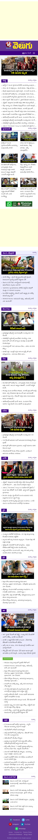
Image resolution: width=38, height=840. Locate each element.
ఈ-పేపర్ (28, 53)
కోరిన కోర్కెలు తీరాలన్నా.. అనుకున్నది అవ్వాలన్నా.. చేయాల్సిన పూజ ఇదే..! (17, 601)
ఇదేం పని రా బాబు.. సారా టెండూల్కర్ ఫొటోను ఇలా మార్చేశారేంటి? (18, 646)
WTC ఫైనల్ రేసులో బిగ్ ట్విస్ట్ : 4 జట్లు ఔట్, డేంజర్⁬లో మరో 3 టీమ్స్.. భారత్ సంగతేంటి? (18, 636)
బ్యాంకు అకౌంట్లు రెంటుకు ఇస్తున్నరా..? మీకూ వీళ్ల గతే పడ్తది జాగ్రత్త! (19, 541)
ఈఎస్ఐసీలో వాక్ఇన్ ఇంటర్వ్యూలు (14, 730)
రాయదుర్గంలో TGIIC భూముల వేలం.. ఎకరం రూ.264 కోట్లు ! (19, 347)
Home (11, 832)
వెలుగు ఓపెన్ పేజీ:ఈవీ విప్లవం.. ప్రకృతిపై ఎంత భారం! (22, 801)
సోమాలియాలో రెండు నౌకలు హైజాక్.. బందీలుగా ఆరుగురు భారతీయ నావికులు (17, 452)
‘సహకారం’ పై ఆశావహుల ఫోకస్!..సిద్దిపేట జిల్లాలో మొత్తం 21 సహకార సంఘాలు (18, 289)
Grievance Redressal (15, 834)
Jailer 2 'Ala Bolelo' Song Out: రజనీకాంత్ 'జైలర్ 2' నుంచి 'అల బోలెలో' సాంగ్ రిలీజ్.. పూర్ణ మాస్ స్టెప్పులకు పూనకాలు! (19, 490)
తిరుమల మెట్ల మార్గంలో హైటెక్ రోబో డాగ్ (17, 663)
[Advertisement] (19, 20)
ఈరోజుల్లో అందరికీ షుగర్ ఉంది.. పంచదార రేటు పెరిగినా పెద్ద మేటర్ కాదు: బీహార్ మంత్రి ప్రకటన (28, 193)
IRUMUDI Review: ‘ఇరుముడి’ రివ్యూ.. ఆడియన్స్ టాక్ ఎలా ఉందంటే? (18, 300)
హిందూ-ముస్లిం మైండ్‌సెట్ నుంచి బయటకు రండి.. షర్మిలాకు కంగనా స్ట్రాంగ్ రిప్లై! (18, 496)
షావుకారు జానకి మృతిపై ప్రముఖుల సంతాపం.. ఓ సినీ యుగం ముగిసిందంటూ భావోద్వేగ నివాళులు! (18, 502)
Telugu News (28, 834)
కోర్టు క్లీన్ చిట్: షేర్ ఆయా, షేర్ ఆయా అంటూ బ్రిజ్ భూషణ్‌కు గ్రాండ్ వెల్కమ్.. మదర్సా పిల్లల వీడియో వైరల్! (19, 652)
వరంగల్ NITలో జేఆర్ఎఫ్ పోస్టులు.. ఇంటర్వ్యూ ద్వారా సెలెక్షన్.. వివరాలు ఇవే (18, 753)
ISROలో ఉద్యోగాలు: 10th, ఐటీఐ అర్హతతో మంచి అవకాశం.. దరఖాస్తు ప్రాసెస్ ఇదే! (18, 769)
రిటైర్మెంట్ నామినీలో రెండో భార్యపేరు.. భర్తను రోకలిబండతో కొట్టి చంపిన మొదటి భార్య (16, 546)
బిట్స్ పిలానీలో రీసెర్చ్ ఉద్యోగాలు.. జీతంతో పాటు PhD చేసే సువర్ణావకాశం (18, 734)
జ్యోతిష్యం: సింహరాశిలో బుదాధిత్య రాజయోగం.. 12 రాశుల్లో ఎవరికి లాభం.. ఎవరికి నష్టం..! (18, 590)
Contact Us (17, 832)
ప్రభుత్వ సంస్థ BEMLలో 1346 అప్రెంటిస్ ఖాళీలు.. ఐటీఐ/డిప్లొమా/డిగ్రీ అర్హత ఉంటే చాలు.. (18, 742)
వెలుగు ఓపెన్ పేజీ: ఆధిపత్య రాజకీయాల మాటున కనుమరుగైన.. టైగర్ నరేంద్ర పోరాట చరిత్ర (22, 793)
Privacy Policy (27, 832)
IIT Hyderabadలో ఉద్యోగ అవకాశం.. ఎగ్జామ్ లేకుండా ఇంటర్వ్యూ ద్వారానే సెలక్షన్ (17, 725)
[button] (35, 66)
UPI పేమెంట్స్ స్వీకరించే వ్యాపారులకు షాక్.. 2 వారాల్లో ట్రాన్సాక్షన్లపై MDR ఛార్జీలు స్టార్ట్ (17, 690)
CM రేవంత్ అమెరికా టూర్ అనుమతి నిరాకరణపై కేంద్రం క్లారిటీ (19, 441)
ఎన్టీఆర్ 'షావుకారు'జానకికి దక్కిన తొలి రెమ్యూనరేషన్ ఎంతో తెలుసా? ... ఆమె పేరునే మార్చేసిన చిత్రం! (18, 483)
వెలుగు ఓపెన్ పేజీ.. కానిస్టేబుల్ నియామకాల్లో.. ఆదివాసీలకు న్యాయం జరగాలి (16, 284)
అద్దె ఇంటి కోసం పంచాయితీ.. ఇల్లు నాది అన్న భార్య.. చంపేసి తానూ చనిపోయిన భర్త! (18, 551)
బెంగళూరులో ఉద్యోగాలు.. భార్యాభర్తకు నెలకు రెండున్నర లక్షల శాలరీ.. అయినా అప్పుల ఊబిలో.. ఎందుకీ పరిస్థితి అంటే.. (9, 170)
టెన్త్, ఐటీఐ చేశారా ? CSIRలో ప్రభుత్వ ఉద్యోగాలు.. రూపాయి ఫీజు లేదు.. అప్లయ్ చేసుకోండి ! (18, 747)
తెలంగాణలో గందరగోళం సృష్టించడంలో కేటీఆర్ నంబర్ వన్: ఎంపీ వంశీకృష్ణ (9, 193)
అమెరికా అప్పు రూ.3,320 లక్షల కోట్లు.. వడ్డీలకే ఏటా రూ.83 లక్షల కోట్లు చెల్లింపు (19, 706)
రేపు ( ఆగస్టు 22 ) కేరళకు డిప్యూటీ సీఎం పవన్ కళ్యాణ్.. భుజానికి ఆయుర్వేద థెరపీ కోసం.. (28, 169)
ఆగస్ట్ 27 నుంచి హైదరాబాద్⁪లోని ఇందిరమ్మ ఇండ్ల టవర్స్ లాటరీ (9, 145)
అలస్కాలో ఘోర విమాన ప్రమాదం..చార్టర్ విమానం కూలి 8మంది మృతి (19, 447)
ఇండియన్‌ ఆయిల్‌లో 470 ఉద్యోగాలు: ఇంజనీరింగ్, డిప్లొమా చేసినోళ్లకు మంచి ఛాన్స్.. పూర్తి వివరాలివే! (19, 763)
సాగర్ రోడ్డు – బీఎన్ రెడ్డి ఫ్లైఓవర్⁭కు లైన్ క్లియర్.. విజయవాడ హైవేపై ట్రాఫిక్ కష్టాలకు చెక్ (17, 278)
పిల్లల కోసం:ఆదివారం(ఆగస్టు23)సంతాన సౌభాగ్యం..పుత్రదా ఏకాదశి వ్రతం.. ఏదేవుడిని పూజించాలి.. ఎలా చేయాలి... (19, 584)
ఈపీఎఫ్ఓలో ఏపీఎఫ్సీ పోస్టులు (13, 738)
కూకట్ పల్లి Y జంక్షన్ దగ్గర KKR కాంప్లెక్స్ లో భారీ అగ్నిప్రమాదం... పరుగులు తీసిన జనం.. (17, 353)
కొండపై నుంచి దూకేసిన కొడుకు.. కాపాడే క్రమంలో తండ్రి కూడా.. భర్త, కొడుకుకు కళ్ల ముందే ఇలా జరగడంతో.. (19, 392)
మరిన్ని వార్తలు (32, 80)
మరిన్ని (35, 252)
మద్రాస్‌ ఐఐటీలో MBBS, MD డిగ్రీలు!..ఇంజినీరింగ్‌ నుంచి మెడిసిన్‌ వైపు (18, 758)
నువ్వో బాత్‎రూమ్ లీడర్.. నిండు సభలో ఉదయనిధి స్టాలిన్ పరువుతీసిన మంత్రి (19, 695)
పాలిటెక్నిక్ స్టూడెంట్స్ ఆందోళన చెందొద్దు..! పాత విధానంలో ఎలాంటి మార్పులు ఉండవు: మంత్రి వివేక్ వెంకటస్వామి (18, 341)
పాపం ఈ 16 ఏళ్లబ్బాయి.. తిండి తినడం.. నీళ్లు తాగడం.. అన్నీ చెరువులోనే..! (27, 147)
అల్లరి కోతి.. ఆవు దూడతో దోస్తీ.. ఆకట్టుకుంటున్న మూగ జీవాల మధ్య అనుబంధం (19, 596)
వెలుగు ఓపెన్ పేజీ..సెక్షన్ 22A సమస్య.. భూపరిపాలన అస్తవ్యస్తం (21, 807)
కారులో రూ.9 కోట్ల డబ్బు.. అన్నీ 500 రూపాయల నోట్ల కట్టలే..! (18, 685)
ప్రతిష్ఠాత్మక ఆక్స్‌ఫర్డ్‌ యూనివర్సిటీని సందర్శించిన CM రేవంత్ (20, 120)
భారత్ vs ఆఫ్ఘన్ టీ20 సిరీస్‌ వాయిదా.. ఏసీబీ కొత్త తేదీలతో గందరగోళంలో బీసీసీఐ (17, 641)
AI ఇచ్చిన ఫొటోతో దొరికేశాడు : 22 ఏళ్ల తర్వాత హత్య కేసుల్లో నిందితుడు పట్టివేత (18, 535)
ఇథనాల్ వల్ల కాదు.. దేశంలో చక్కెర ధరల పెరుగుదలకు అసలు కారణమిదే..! (19, 397)
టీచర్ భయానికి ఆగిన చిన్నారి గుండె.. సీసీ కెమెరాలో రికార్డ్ (19, 701)
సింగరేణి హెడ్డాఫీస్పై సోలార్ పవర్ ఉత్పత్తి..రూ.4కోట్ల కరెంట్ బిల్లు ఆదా (18, 294)
